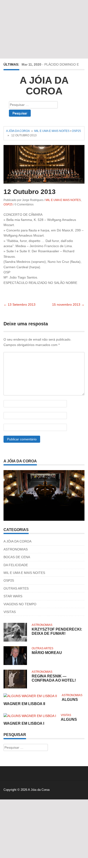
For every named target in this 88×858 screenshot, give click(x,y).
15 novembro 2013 (68, 304)
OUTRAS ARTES (16, 588)
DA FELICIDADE (16, 565)
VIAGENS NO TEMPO (20, 604)
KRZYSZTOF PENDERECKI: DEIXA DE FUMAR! (57, 631)
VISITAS (10, 612)
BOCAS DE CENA (17, 557)
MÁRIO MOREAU (47, 653)
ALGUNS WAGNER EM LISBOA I (40, 721)
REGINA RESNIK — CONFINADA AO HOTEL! (54, 678)
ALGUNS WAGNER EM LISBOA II (41, 702)
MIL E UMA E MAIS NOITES (51, 131)
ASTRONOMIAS (16, 549)
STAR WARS (13, 596)
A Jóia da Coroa (44, 86)
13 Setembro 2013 (19, 304)
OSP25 (76, 131)
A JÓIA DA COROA (17, 541)
